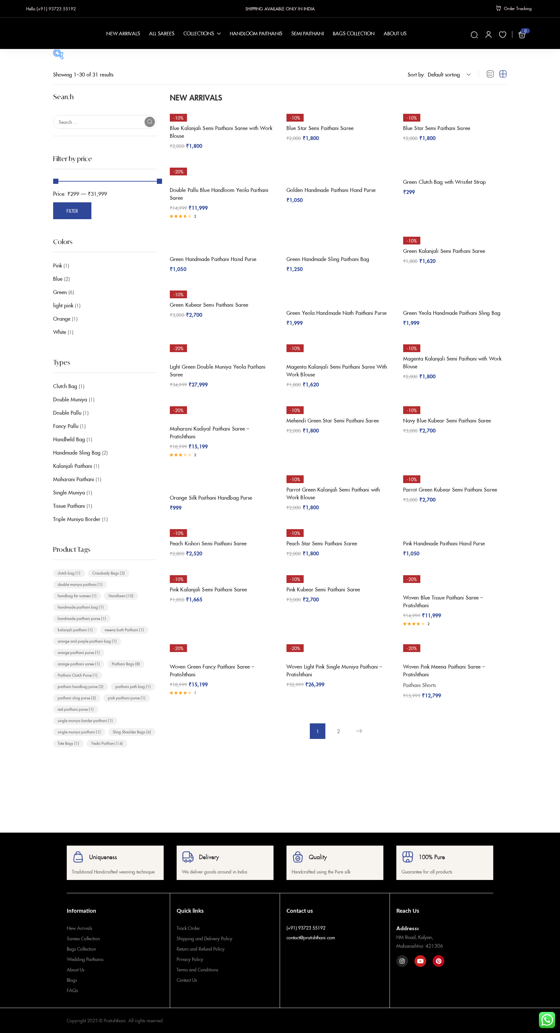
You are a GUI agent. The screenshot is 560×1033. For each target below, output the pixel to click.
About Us (75, 969)
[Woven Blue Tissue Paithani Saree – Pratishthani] (455, 579)
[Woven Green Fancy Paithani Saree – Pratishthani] (222, 648)
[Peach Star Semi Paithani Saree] (338, 529)
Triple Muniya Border (76, 518)
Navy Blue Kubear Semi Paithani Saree (447, 420)
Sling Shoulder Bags (132, 731)
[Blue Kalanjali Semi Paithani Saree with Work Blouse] (222, 114)
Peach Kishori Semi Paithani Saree (208, 543)
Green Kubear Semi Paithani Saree (209, 304)
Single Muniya (69, 492)
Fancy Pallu (65, 425)
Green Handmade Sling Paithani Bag (327, 258)
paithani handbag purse (80, 686)
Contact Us (187, 980)
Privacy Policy (190, 959)
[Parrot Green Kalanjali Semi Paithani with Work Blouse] (338, 475)
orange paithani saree (79, 663)
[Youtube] (420, 961)
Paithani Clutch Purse (78, 675)
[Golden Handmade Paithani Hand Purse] (338, 171)
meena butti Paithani (124, 629)
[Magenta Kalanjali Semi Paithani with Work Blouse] (455, 344)
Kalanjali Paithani (72, 465)
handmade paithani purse (82, 618)
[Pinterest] (438, 961)
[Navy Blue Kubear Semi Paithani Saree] (455, 406)
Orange (61, 318)
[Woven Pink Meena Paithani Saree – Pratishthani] (455, 648)
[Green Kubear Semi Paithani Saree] (222, 290)
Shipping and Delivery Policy (204, 938)
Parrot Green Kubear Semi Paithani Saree (450, 489)
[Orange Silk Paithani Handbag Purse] (222, 479)
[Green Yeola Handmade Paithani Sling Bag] (455, 294)
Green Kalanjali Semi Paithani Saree (444, 250)
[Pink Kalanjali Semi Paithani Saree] (222, 575)
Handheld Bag (69, 439)
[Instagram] (402, 961)
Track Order (188, 928)
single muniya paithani (79, 731)
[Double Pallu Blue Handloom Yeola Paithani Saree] (222, 171)
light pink (63, 305)
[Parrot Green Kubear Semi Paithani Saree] (455, 475)
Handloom (121, 595)
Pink (57, 265)
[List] (490, 74)
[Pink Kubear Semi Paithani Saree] (338, 575)
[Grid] (503, 74)
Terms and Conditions (197, 969)
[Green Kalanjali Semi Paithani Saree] (455, 237)
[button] (448, 74)
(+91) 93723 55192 (305, 927)
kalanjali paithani (75, 629)
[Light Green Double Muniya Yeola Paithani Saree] (222, 348)
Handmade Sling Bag (76, 452)
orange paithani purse (79, 652)
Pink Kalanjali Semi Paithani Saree (208, 589)
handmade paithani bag (81, 607)
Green (60, 291)
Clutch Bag (65, 385)
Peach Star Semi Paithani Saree (321, 543)
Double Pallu (67, 412)
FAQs (72, 990)
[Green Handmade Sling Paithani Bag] (338, 241)
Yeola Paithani (107, 743)
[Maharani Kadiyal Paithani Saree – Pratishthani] (222, 410)
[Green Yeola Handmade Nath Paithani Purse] (338, 294)
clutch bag (69, 573)
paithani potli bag (133, 686)
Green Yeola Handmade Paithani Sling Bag (451, 312)
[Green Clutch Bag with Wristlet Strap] (455, 167)
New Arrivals (79, 928)
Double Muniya (70, 399)
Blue (58, 278)
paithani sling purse (77, 697)
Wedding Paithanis (85, 959)
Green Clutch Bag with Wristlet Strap (444, 181)
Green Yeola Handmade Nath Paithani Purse (336, 312)
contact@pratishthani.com (310, 937)
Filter (72, 211)
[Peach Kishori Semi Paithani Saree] (222, 529)
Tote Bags (68, 743)
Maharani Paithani (73, 478)
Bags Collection (81, 948)
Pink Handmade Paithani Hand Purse (444, 543)
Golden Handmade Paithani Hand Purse (331, 189)
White (59, 331)
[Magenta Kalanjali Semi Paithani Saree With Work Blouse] (338, 348)
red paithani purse (76, 709)
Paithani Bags (126, 663)
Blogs (72, 980)
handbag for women (77, 595)
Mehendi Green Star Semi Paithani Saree (332, 420)
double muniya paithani (80, 584)
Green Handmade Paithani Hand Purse (213, 258)
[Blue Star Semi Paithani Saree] (338, 114)
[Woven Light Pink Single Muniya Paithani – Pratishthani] (338, 648)
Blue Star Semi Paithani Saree (320, 127)
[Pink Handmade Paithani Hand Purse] (455, 529)
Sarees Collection (83, 938)
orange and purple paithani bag (87, 641)
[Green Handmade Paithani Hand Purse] (222, 241)
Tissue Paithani (69, 505)
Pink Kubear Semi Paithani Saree (323, 589)
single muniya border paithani (85, 720)
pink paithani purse (127, 697)
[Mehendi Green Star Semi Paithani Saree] (338, 406)
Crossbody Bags (108, 573)
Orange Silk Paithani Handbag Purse (211, 497)
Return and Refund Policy (201, 948)
